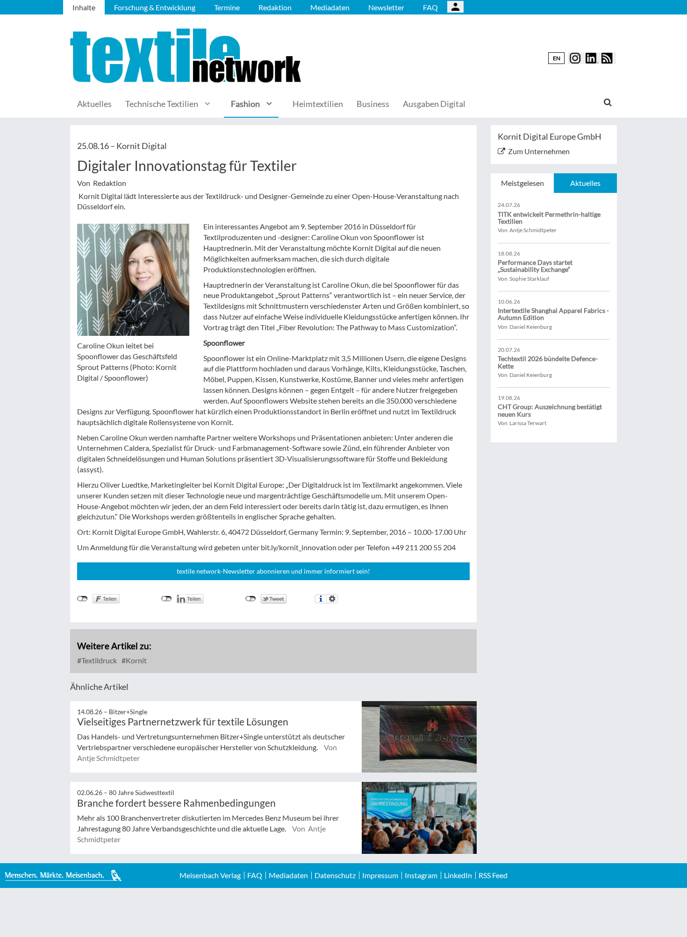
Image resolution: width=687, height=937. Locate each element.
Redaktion (275, 7)
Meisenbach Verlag (210, 875)
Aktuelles (94, 104)
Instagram (421, 875)
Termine (227, 7)
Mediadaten (330, 7)
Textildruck (98, 660)
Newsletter (386, 7)
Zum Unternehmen (539, 151)
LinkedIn (458, 875)
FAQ (430, 7)
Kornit (135, 660)
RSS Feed (493, 875)
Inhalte (83, 7)
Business (373, 104)
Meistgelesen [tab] (522, 182)
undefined (166, 599)
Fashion (245, 104)
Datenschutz (335, 875)
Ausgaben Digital (434, 104)
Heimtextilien (318, 104)
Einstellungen (332, 598)
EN (556, 58)
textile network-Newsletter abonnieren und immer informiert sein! (273, 571)
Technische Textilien (161, 104)
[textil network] (187, 55)
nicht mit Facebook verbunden (82, 599)
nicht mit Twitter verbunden (250, 599)
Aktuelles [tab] (585, 182)
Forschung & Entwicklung (154, 7)
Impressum (380, 875)
